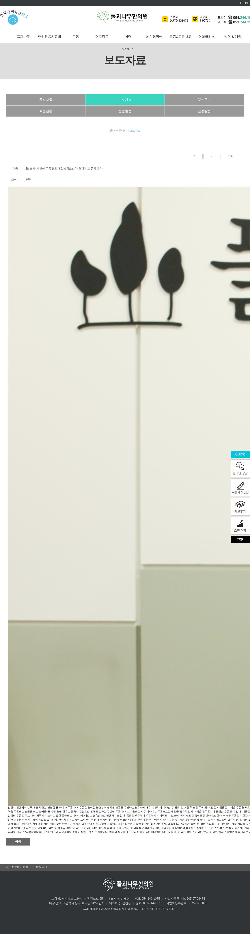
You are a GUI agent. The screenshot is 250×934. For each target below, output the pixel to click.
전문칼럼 (125, 111)
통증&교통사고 (180, 36)
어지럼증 (102, 36)
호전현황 (45, 111)
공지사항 (45, 100)
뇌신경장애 (154, 36)
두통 (75, 36)
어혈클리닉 (206, 36)
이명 (128, 36)
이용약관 (41, 867)
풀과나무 (23, 36)
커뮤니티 (128, 49)
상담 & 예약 (232, 36)
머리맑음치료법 (49, 36)
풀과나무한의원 (122, 17)
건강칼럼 (204, 111)
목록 (230, 156)
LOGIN (244, 3)
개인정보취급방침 (17, 867)
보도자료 (125, 100)
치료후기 (204, 100)
